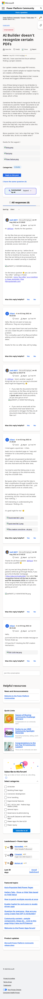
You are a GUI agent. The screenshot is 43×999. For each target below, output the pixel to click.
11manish (18, 854)
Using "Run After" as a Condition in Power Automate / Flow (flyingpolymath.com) (21, 279)
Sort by (5, 209)
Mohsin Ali (19, 863)
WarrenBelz (19, 846)
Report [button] (34, 49)
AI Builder (17, 167)
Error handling (12, 797)
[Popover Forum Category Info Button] (6, 777)
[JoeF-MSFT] (7, 220)
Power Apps (30, 17)
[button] (41, 8)
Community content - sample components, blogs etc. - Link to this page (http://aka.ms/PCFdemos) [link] (20, 921)
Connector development (16, 794)
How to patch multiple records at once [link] (21, 899)
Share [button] (26, 49)
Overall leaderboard (34, 871)
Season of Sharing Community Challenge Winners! (25, 717)
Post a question (21, 12)
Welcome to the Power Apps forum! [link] (19, 928)
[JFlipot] (7, 313)
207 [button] (25, 854)
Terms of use (7, 982)
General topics (12, 809)
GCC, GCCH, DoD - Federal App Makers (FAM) (18, 805)
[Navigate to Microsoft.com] (8, 3)
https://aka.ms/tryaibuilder (16, 576)
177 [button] (26, 863)
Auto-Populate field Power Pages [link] (18, 887)
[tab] (19, 203)
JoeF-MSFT (14, 220)
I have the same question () (15, 181)
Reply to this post (12, 175)
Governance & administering (18, 813)
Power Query (12, 825)
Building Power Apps (15, 790)
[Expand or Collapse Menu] (3, 8)
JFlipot (23, 55)
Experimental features (15, 801)
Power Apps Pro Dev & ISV (17, 821)
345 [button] (26, 846)
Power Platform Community (20, 8)
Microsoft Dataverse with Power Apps (19, 817)
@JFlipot (10, 229)
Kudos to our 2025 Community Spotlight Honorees (24, 731)
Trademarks (7, 985)
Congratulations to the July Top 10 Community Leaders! (25, 745)
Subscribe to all (21, 831)
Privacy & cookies (9, 978)
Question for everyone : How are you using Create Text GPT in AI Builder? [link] (20, 912)
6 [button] (26, 55)
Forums (23, 17)
